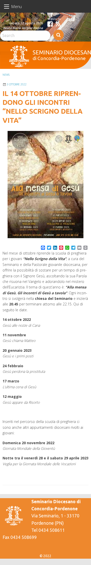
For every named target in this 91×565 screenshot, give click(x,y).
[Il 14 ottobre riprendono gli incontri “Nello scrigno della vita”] (45, 184)
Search (58, 34)
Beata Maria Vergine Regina (23, 28)
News (6, 74)
